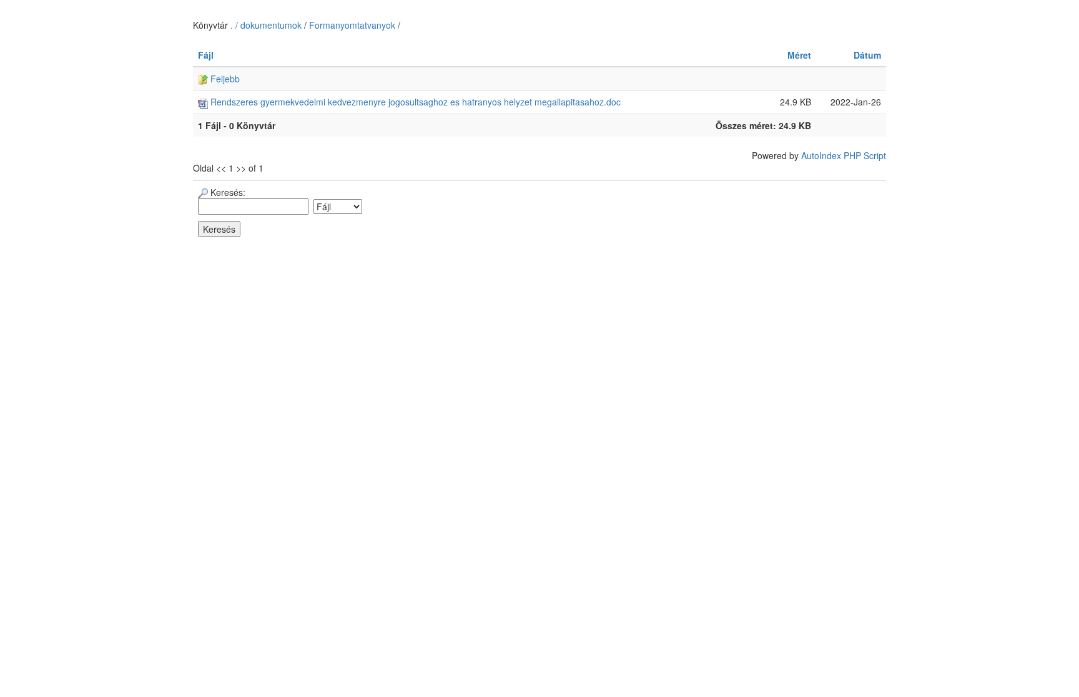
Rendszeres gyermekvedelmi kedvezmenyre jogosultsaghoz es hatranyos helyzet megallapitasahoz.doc (414, 101)
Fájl (206, 55)
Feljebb (224, 78)
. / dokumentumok (267, 25)
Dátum (867, 55)
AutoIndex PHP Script (843, 155)
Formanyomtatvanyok (352, 25)
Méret (799, 55)
